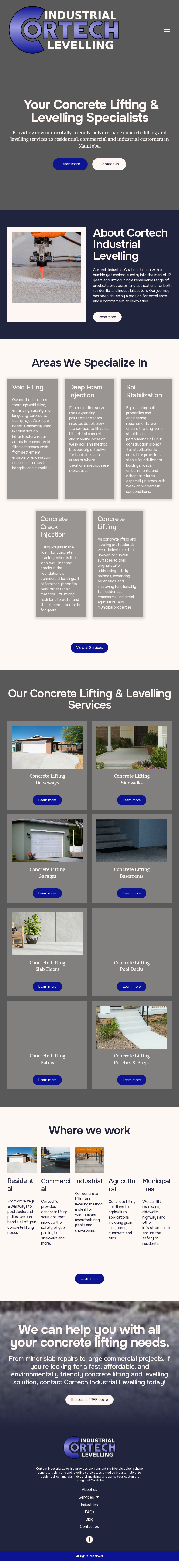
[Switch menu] (167, 29)
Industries (89, 1504)
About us (89, 1489)
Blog (89, 1519)
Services (86, 1497)
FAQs (89, 1512)
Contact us (89, 1526)
